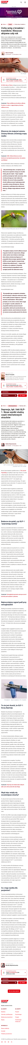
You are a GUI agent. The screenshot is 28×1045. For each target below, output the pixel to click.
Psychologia (18, 1014)
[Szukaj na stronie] (25, 2)
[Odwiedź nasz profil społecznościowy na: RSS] (11, 1042)
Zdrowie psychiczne (13, 405)
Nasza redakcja (5, 1028)
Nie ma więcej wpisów (14, 991)
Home (4, 24)
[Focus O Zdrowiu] (5, 2)
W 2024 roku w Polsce (7, 85)
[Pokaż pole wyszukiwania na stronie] (21, 2)
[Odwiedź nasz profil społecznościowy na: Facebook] (2, 1042)
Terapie (17, 1017)
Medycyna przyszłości (7, 1017)
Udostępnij (5, 392)
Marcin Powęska (9, 52)
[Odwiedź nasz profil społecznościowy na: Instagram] (8, 1042)
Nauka (2, 1019)
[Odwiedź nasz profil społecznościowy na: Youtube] (5, 1042)
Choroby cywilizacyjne (6, 1014)
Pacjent (10, 24)
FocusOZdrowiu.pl (9, 1039)
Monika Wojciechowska (11, 443)
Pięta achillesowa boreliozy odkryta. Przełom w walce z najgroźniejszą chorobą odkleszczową (13, 105)
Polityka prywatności (6, 1033)
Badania (3, 1011)
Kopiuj (23, 395)
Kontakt (3, 1031)
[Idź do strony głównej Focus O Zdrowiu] (14, 1002)
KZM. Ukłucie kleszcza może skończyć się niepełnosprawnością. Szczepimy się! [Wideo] (13, 158)
